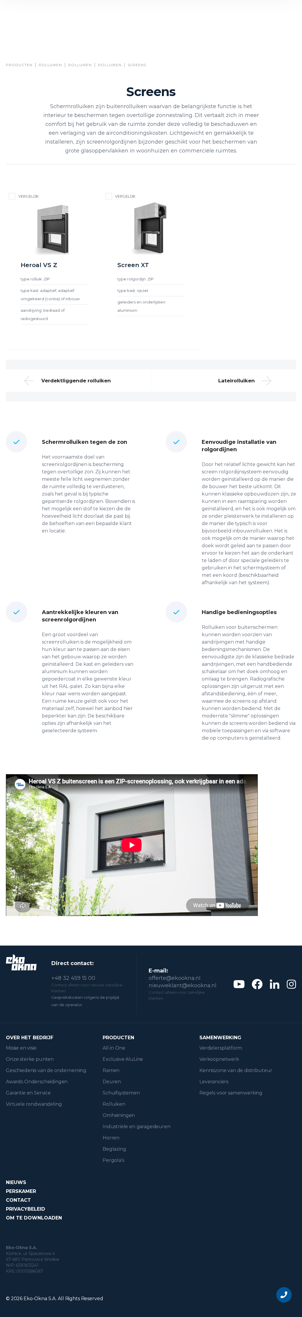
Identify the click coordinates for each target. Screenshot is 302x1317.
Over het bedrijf (29, 1037)
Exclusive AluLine (123, 1059)
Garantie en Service (28, 1093)
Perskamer (21, 1191)
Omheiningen (119, 1115)
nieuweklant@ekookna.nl (182, 985)
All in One (114, 1048)
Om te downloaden (34, 1218)
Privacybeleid (25, 1209)
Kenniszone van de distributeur (235, 1070)
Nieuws (16, 1182)
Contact (18, 1200)
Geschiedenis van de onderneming (46, 1070)
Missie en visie (21, 1048)
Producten (19, 65)
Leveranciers (213, 1081)
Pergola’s (113, 1160)
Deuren (112, 1081)
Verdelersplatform (220, 1048)
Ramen (111, 1070)
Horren (111, 1138)
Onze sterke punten (30, 1059)
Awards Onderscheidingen (37, 1081)
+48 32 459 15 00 (73, 978)
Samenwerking (220, 1037)
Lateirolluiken (236, 381)
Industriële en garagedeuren (136, 1126)
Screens (137, 65)
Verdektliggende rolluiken (76, 381)
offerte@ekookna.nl (175, 978)
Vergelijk (28, 196)
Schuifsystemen (121, 1093)
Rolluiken (50, 65)
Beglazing (114, 1149)
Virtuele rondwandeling (34, 1104)
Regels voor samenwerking (230, 1093)
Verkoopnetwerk (219, 1059)
